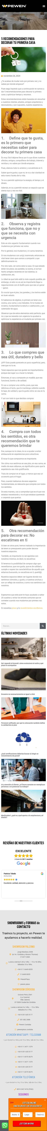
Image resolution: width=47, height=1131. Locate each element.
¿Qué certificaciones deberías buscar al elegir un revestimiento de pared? (19, 755)
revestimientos (26, 608)
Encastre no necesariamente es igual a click (18, 694)
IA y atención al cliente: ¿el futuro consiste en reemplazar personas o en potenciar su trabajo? (23, 786)
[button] (44, 6)
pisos (14, 608)
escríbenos (37, 608)
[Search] (43, 626)
